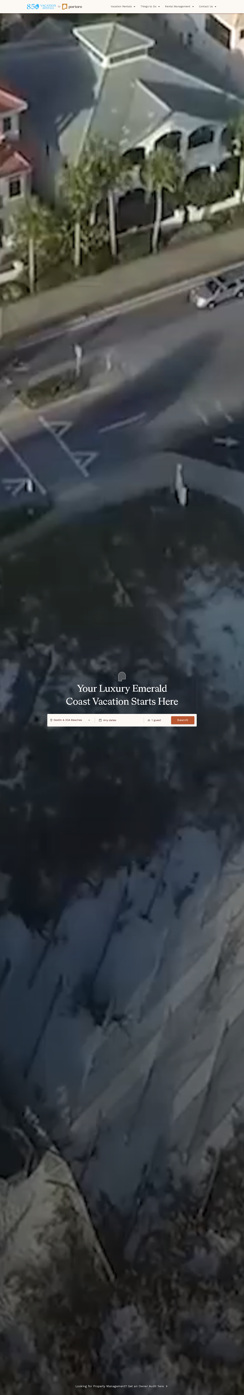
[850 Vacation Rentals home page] (54, 6)
